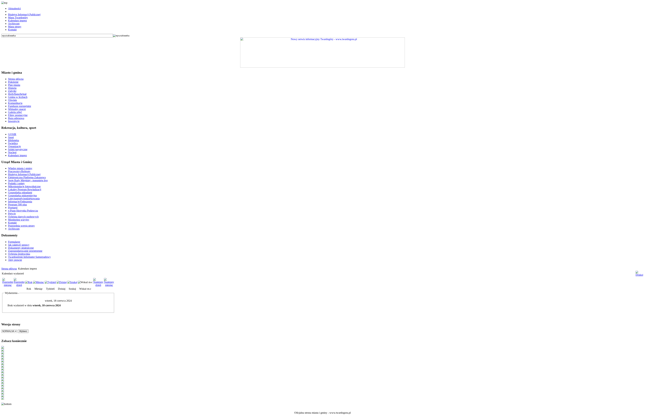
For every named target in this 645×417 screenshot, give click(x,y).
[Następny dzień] (98, 285)
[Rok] (28, 282)
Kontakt (12, 29)
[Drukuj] (639, 272)
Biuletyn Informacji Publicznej (24, 14)
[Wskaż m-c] (85, 282)
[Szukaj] (72, 282)
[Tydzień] (50, 282)
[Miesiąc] (38, 282)
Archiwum (13, 23)
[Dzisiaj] (62, 282)
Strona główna (9, 268)
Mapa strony (14, 26)
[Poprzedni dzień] (19, 285)
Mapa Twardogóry (18, 17)
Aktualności (14, 8)
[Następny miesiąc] (109, 285)
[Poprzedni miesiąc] (7, 285)
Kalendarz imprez (17, 20)
